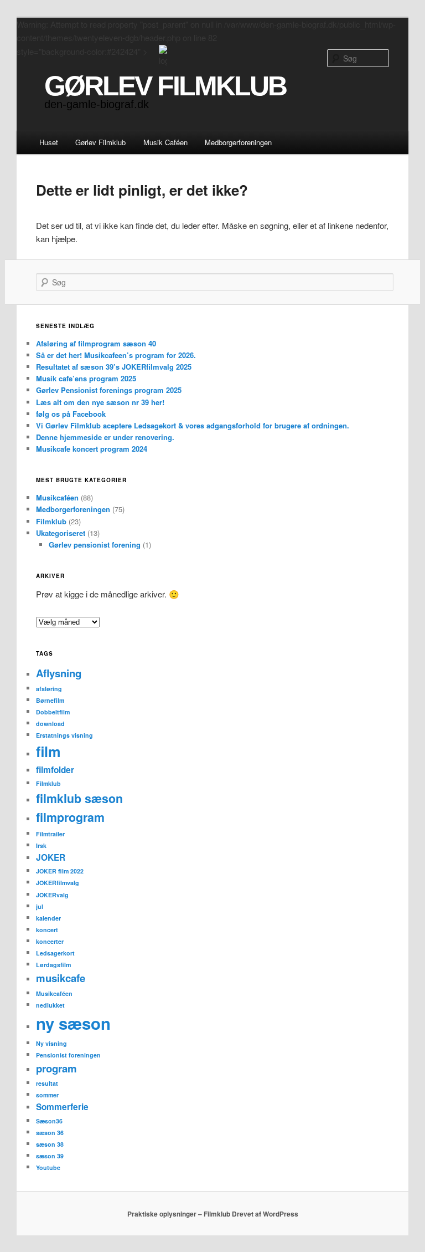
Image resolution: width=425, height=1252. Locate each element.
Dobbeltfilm (53, 712)
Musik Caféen (165, 142)
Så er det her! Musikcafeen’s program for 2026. (116, 355)
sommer (47, 1095)
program (56, 1068)
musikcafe (60, 977)
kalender (48, 918)
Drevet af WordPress (265, 1214)
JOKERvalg (52, 895)
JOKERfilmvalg (57, 882)
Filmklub (51, 521)
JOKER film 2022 (60, 871)
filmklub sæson (79, 798)
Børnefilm (50, 700)
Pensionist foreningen (68, 1055)
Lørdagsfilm (53, 964)
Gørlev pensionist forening (95, 544)
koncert (47, 930)
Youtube (48, 1167)
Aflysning (58, 673)
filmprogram (70, 817)
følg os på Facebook (71, 413)
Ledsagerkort (55, 953)
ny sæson (73, 1023)
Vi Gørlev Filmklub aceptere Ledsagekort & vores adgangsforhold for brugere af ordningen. (192, 425)
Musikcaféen (57, 497)
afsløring (49, 688)
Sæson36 (49, 1121)
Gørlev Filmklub (100, 142)
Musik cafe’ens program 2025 (86, 378)
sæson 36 (50, 1132)
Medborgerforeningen (238, 142)
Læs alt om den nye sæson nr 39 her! (100, 402)
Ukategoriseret (60, 533)
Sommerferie (62, 1107)
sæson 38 (50, 1144)
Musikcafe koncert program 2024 (91, 448)
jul (39, 906)
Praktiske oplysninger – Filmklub (178, 1214)
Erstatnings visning (64, 735)
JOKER (50, 857)
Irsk (41, 845)
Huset (48, 142)
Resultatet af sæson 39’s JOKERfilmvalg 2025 (113, 366)
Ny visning (51, 1043)
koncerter (50, 941)
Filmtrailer (50, 834)
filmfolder (55, 770)
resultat (47, 1083)
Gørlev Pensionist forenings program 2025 (109, 390)
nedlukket (50, 1005)
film (48, 752)
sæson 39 (50, 1156)
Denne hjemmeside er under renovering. (105, 437)
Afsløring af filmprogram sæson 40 (96, 343)
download (50, 723)
